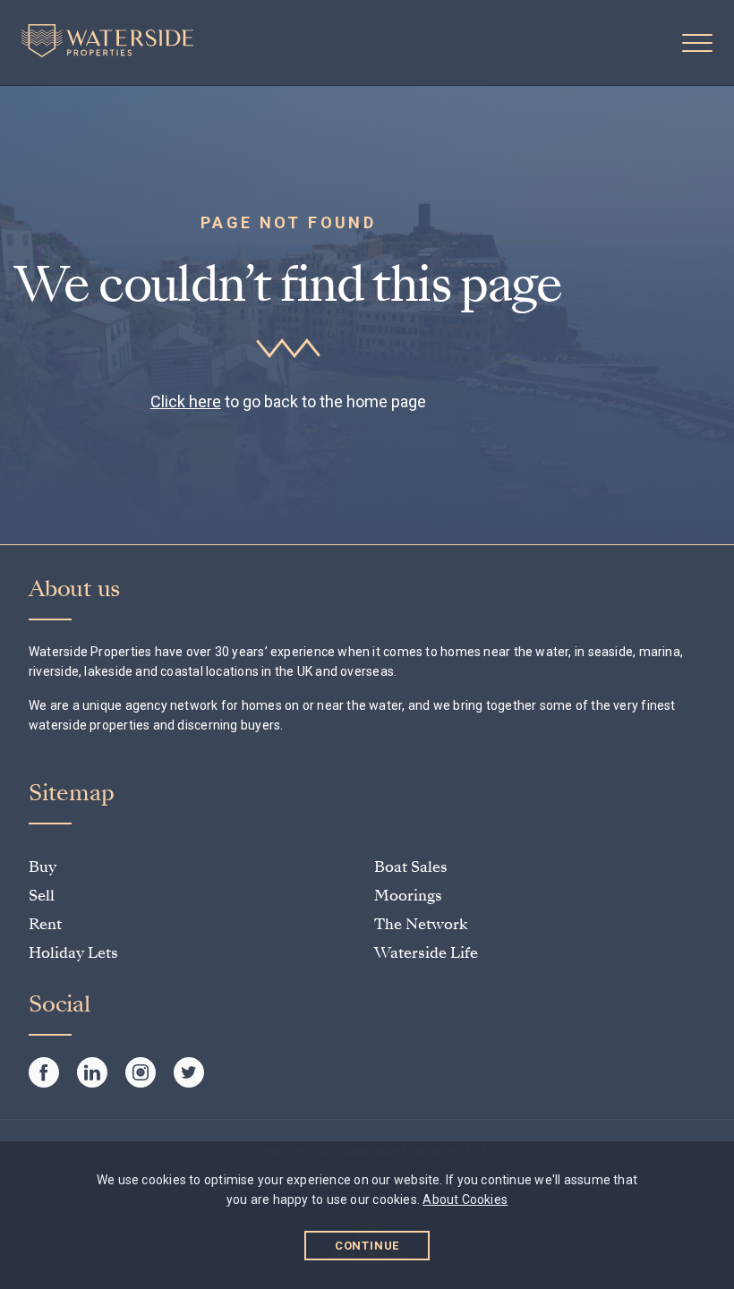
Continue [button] (367, 1245)
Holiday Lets (73, 953)
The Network (420, 924)
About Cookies (465, 1199)
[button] (697, 43)
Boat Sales (411, 867)
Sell (42, 895)
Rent (45, 924)
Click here (185, 401)
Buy (42, 867)
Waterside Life (426, 953)
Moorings (408, 895)
